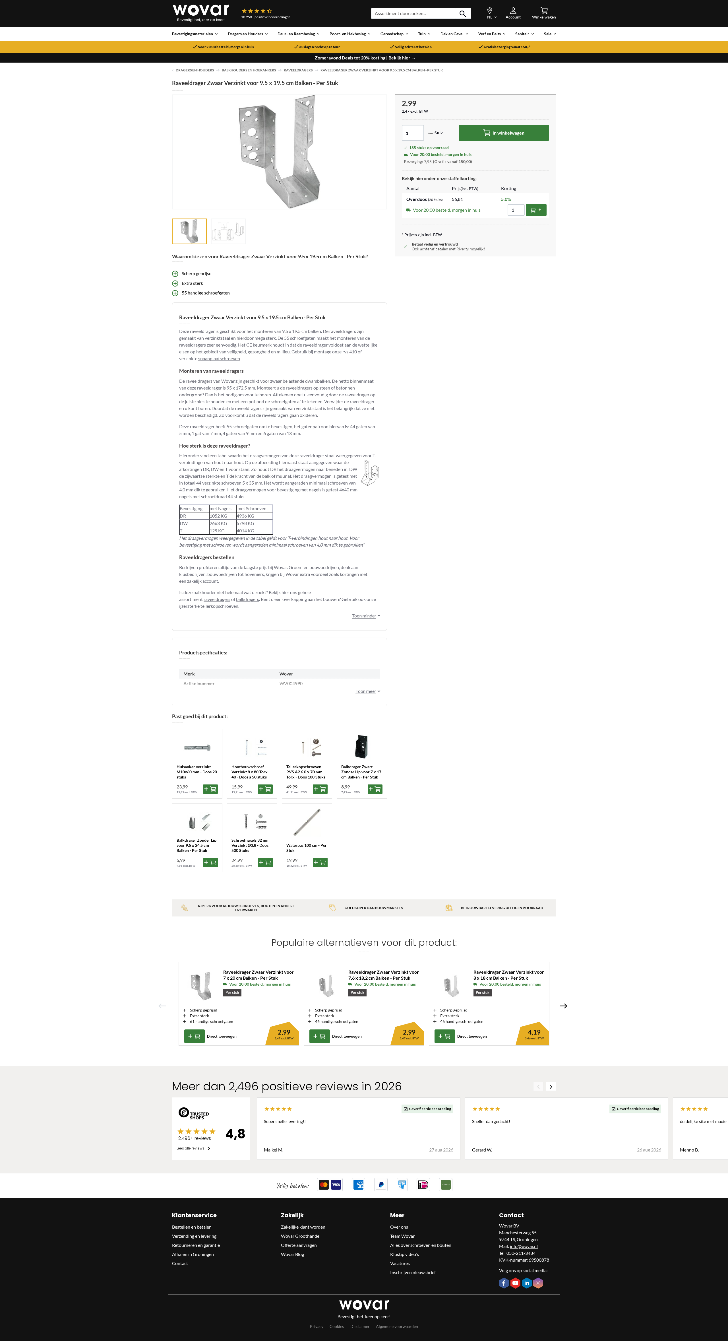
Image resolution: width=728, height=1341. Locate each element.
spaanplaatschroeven (219, 358)
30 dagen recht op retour (319, 47)
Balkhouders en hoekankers (249, 70)
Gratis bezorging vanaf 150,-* (507, 47)
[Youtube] (516, 1283)
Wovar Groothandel (300, 1236)
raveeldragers (217, 599)
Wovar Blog (292, 1254)
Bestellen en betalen (192, 1226)
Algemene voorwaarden (397, 1326)
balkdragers (247, 599)
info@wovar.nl (524, 1246)
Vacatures (400, 1263)
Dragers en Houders (195, 70)
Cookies (337, 1326)
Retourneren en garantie (196, 1245)
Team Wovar (402, 1236)
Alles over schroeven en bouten (420, 1245)
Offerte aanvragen (299, 1245)
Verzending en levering (194, 1236)
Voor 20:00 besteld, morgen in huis (226, 47)
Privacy (316, 1326)
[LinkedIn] (527, 1283)
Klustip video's (404, 1254)
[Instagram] (539, 1283)
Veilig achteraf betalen (413, 47)
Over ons (399, 1226)
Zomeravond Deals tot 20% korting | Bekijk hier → (365, 57)
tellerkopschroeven (219, 606)
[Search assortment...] (463, 13)
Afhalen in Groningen (193, 1254)
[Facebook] (504, 1283)
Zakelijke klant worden (303, 1226)
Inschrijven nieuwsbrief (413, 1272)
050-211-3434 (520, 1253)
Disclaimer (360, 1326)
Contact (180, 1263)
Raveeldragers (298, 70)
